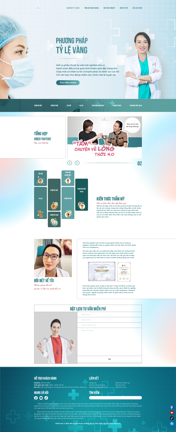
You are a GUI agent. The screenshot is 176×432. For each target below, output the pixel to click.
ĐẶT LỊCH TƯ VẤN (137, 8)
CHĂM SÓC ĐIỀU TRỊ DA (136, 105)
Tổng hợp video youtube (98, 387)
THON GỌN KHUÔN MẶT (98, 105)
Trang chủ (92, 383)
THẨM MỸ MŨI (54, 105)
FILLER (81, 105)
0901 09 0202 (45, 383)
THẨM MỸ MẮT (38, 105)
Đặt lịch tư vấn (120, 387)
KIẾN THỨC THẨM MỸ (109, 8)
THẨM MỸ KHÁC (117, 105)
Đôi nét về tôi (120, 385)
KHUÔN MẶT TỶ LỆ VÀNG (72, 8)
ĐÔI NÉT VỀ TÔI (124, 8)
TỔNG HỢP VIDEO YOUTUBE (91, 8)
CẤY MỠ (69, 105)
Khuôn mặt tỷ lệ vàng (97, 385)
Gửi (109, 359)
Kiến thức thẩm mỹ (122, 383)
